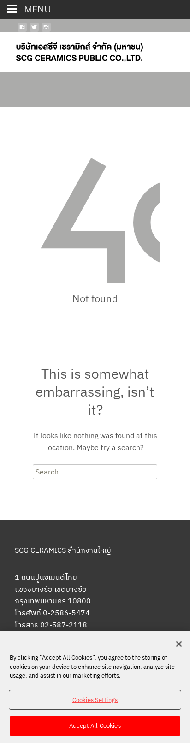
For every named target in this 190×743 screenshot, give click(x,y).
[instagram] (46, 30)
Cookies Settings (95, 700)
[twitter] (34, 30)
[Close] (179, 644)
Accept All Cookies (94, 726)
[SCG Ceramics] (72, 50)
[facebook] (22, 30)
